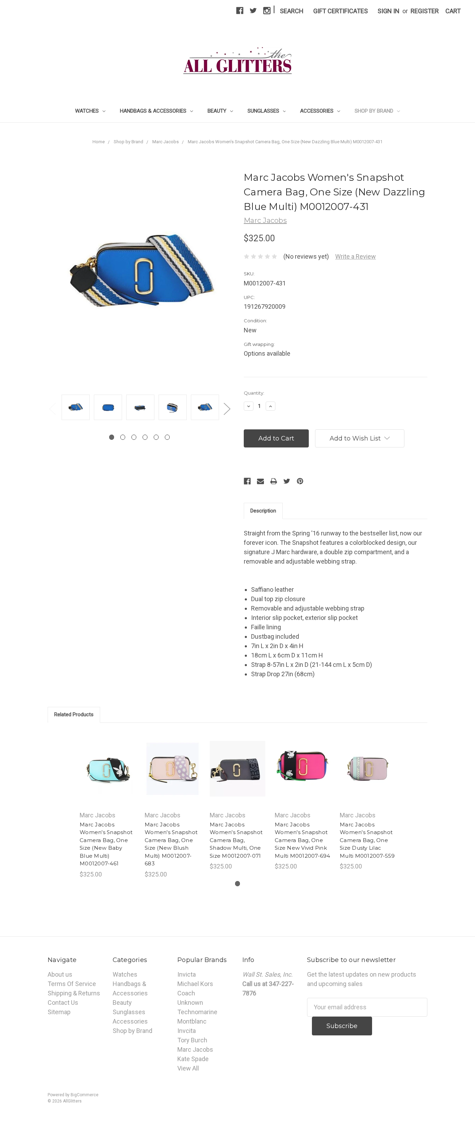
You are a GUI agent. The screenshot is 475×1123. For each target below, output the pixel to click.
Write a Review (355, 256)
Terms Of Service (72, 983)
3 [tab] (134, 437)
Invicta (186, 974)
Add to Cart (108, 776)
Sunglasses (264, 111)
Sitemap (59, 1012)
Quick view (107, 761)
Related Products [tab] (74, 714)
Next (227, 408)
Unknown (190, 1002)
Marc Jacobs (195, 1049)
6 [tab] (167, 437)
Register (425, 11)
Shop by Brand (375, 111)
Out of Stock (237, 776)
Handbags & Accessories (154, 111)
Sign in (389, 11)
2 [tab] (123, 437)
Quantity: (254, 393)
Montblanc (192, 1021)
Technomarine (197, 1012)
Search (292, 11)
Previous (52, 408)
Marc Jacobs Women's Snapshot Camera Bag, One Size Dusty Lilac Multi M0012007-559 (367, 840)
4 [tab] (145, 437)
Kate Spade (193, 1059)
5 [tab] (156, 437)
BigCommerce (84, 1094)
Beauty (218, 111)
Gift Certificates (340, 11)
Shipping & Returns (74, 993)
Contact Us (63, 1002)
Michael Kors (195, 983)
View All (188, 1068)
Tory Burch (192, 1040)
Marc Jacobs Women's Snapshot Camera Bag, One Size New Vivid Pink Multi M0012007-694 (302, 840)
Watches (87, 111)
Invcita (186, 1030)
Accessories (317, 111)
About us (60, 974)
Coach (186, 993)
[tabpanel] (75, 408)
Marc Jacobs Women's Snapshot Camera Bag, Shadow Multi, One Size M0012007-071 (236, 840)
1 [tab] (111, 437)
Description (263, 511)
